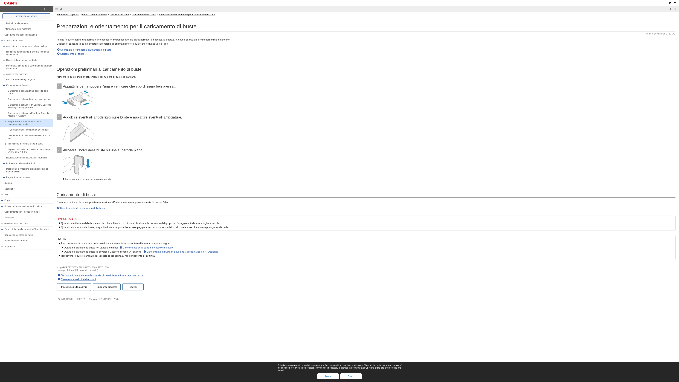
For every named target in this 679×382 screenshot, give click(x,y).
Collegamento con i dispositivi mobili (22, 212)
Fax (6, 194)
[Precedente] (670, 9)
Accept (328, 376)
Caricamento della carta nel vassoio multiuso (29, 99)
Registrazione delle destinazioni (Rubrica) (26, 158)
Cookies (133, 287)
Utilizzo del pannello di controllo (21, 60)
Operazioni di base (13, 40)
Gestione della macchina (16, 223)
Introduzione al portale (26, 16)
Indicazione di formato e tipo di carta (25, 144)
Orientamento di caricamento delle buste (29, 130)
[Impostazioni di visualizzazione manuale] (670, 3)
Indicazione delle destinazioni (20, 163)
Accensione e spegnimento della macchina (27, 46)
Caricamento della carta (17, 85)
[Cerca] (61, 9)
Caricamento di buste (72, 53)
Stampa (8, 183)
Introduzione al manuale (16, 23)
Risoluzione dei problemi (16, 241)
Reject (351, 376)
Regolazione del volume (18, 177)
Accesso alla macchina (17, 74)
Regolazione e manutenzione (18, 235)
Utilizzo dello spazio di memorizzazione (23, 206)
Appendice (9, 246)
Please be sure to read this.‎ (74, 287)
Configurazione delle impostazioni (20, 35)
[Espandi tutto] (45, 9)
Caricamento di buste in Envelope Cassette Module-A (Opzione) (182, 251)
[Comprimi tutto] (49, 9)
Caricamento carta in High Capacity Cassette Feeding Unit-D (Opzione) (29, 106)
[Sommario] (57, 9)
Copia (7, 200)
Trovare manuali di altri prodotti (78, 279)
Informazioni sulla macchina (17, 29)
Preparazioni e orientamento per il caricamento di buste (24, 123)
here (291, 368)
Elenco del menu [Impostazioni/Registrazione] (26, 229)
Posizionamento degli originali (20, 80)
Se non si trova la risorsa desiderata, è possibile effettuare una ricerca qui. (102, 275)
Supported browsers (107, 287)
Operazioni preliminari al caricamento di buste (85, 49)
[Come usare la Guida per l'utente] (675, 3)
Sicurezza (9, 217)
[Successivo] (675, 9)
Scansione (9, 189)
